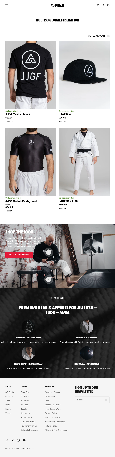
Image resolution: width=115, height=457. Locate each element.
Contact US (25, 413)
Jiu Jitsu (9, 396)
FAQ (47, 400)
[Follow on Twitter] (12, 440)
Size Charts (50, 396)
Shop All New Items (19, 255)
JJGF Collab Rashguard (21, 201)
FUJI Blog (25, 396)
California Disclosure (29, 430)
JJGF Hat (65, 114)
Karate (8, 409)
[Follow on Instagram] (18, 440)
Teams (8, 413)
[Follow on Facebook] (6, 440)
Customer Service (52, 392)
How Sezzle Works (53, 409)
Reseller (24, 409)
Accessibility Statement (55, 422)
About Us (25, 400)
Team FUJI (25, 392)
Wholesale (25, 405)
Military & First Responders (56, 430)
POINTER (30, 448)
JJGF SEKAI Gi (68, 201)
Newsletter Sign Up (29, 426)
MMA (7, 405)
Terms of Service (52, 417)
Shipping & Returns (53, 405)
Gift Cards (9, 392)
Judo (7, 400)
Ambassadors (26, 417)
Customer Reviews (28, 422)
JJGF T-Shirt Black (17, 114)
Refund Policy (51, 426)
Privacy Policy (51, 413)
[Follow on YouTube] (24, 440)
